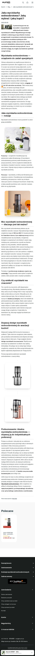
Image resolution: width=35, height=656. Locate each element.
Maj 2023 (14, 498)
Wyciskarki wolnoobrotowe (10, 484)
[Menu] (32, 2)
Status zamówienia (6, 594)
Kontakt (3, 610)
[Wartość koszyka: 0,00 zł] (27, 2)
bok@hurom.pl (20, 638)
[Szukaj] (23, 2)
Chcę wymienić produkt (8, 607)
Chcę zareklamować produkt (9, 601)
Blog (9, 7)
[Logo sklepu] (6, 2)
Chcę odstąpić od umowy (8, 604)
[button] (31, 652)
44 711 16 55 (4, 638)
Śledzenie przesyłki (6, 597)
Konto (3, 617)
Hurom (3, 7)
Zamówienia (6, 590)
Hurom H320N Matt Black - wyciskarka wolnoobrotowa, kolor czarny (8, 533)
